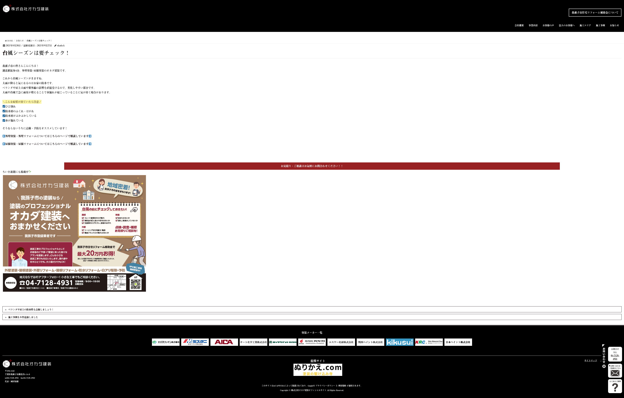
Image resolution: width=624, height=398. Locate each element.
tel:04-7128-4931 (12, 377)
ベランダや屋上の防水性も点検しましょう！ (31, 309)
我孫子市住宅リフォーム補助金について (595, 12)
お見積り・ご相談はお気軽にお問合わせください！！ (312, 166)
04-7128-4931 (615, 357)
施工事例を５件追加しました (23, 317)
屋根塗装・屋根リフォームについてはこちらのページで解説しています (47, 144)
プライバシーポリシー (325, 385)
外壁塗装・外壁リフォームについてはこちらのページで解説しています (47, 136)
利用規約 (342, 385)
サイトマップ (590, 360)
